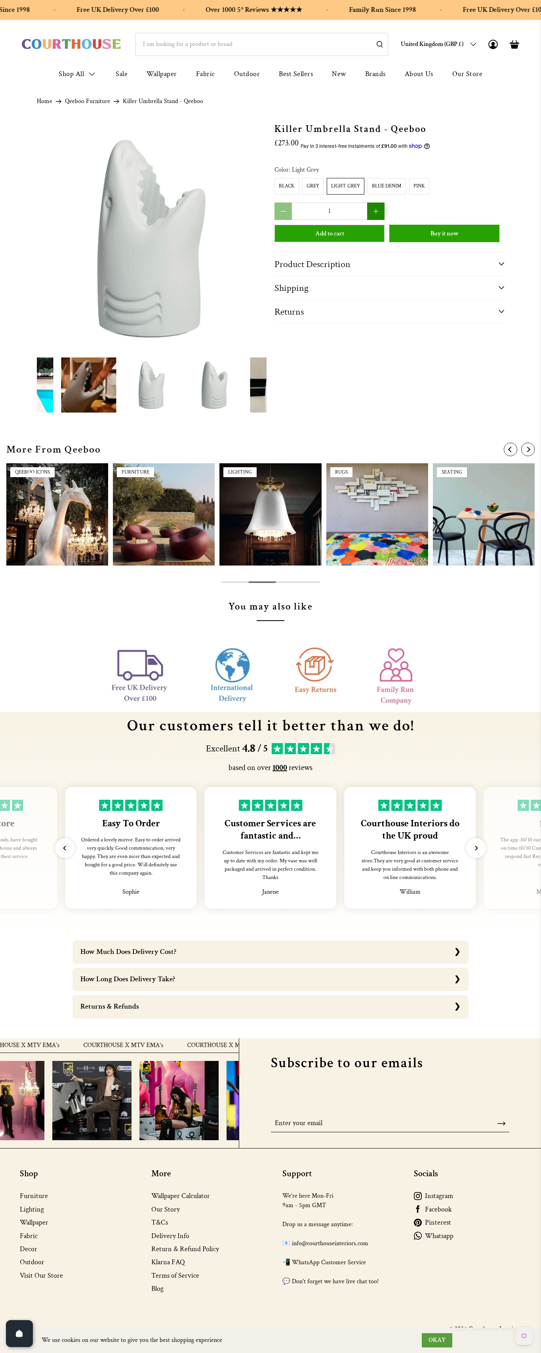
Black (287, 186)
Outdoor (247, 73)
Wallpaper (162, 73)
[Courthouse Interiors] (71, 44)
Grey (313, 186)
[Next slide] (528, 449)
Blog (157, 1288)
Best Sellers (296, 73)
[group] (57, 514)
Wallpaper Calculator (180, 1195)
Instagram (439, 1195)
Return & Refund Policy (185, 1249)
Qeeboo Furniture (87, 101)
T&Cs (159, 1222)
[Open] (19, 1333)
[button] (65, 848)
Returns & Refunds (109, 1006)
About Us (419, 73)
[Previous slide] (510, 449)
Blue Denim (387, 186)
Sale (122, 73)
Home (44, 101)
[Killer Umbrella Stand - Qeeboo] (152, 239)
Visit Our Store (41, 1275)
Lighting (32, 1209)
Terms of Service (175, 1275)
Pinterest (438, 1222)
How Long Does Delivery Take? (127, 979)
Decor (28, 1249)
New (339, 73)
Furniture (34, 1195)
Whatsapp (439, 1235)
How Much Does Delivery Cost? (128, 952)
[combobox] (262, 44)
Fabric (205, 73)
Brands (375, 73)
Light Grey (345, 186)
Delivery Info (170, 1235)
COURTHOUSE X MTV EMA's (97, 1045)
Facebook (438, 1209)
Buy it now (445, 233)
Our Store (467, 73)
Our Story (165, 1209)
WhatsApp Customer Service (329, 1262)
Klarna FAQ (168, 1262)
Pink (419, 186)
